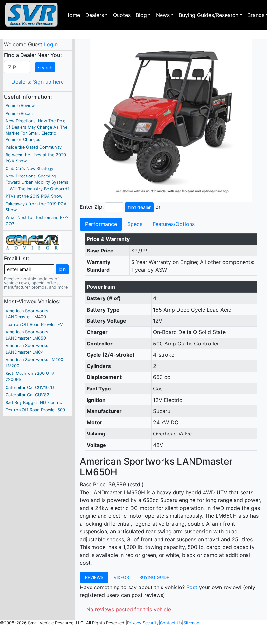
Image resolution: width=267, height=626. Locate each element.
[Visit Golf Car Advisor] (32, 241)
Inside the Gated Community (34, 147)
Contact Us (171, 622)
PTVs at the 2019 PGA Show (34, 196)
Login (50, 44)
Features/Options (174, 224)
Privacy (134, 622)
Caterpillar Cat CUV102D (30, 387)
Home (72, 15)
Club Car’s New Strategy (29, 168)
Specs (134, 224)
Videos (121, 577)
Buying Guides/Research (208, 15)
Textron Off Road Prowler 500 (35, 409)
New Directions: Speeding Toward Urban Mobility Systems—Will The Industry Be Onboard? (37, 182)
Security (151, 622)
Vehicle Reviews (21, 105)
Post (191, 587)
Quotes (122, 15)
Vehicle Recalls (20, 113)
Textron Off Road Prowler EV (34, 324)
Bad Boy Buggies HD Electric (34, 402)
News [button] (163, 15)
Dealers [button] (94, 15)
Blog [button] (141, 15)
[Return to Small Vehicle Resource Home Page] (31, 15)
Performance (101, 224)
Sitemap (191, 622)
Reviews (94, 577)
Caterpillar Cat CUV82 (27, 394)
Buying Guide (154, 577)
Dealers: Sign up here (37, 81)
